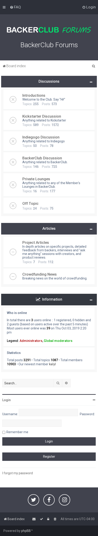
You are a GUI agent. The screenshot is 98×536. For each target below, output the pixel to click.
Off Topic (30, 203)
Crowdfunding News (39, 274)
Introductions (33, 95)
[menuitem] (15, 7)
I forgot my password (17, 473)
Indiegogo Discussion (40, 137)
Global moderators (58, 341)
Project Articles (35, 242)
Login (6, 400)
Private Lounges (36, 179)
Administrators (31, 341)
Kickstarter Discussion (41, 116)
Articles (49, 228)
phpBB (26, 531)
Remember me (17, 432)
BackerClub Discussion (42, 158)
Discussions (49, 81)
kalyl (52, 364)
